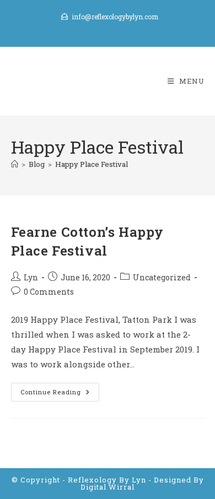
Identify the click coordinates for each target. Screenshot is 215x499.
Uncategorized (162, 277)
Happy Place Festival (91, 164)
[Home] (14, 164)
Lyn (31, 277)
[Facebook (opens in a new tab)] (107, 28)
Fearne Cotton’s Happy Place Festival (87, 241)
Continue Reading (59, 394)
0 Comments (49, 291)
